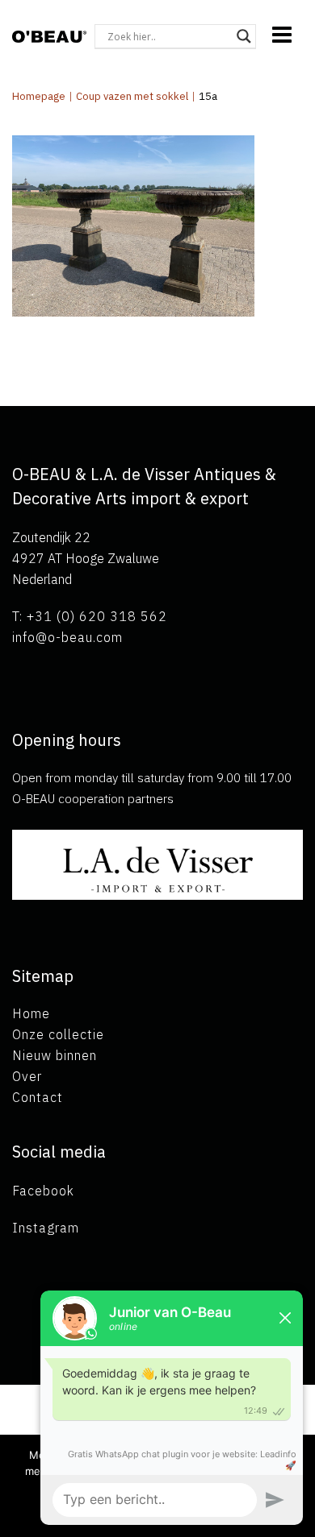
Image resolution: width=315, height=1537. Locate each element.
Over (27, 1076)
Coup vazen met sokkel (132, 96)
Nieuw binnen (54, 1055)
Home (31, 1013)
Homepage (38, 96)
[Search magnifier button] (244, 36)
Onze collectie (58, 1034)
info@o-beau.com (67, 637)
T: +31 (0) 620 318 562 (89, 616)
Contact (37, 1097)
